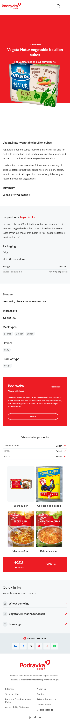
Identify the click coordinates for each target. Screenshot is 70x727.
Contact (41, 694)
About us (41, 689)
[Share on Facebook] (23, 646)
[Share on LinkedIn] (15, 646)
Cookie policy (44, 705)
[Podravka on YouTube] (40, 718)
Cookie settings (45, 710)
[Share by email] (46, 646)
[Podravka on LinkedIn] (30, 718)
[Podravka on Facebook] (35, 718)
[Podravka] (11, 8)
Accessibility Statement (17, 707)
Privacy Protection (46, 699)
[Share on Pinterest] (39, 646)
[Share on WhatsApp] (54, 646)
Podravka (36, 44)
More (33, 416)
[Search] (58, 6)
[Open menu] (66, 6)
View (49, 564)
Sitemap (9, 689)
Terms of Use (12, 694)
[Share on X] (31, 646)
